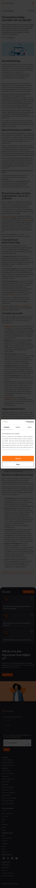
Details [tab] (18, 427)
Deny (18, 464)
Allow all (18, 458)
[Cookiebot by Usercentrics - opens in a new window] (26, 422)
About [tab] (30, 427)
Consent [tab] (6, 427)
